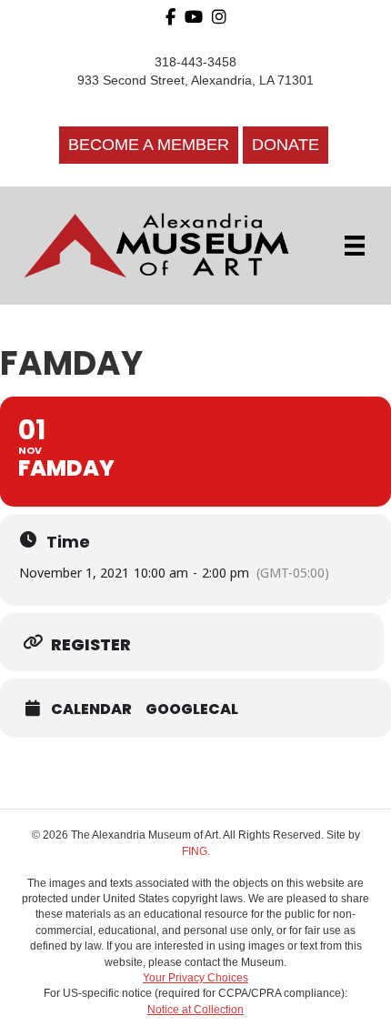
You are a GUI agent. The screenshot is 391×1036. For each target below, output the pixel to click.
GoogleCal (191, 709)
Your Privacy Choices (195, 977)
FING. (196, 851)
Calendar (91, 709)
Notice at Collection (195, 1009)
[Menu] (354, 245)
